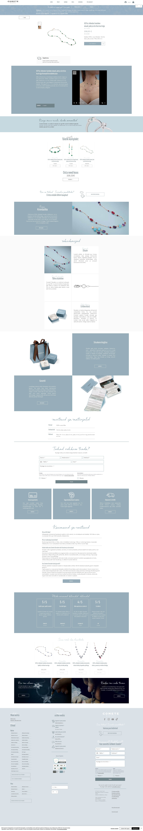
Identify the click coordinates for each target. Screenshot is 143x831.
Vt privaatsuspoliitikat (62, 829)
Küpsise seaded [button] (114, 828)
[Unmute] (77, 103)
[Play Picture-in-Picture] (102, 103)
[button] (65, 2)
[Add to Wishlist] (103, 43)
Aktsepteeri (135, 828)
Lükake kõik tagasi (125, 828)
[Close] (141, 828)
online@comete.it (116, 787)
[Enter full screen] (105, 103)
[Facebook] (104, 719)
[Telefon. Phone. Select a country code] (41, 462)
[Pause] (74, 103)
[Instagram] (108, 719)
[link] (133, 2)
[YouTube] (112, 719)
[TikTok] (116, 719)
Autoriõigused (115, 811)
